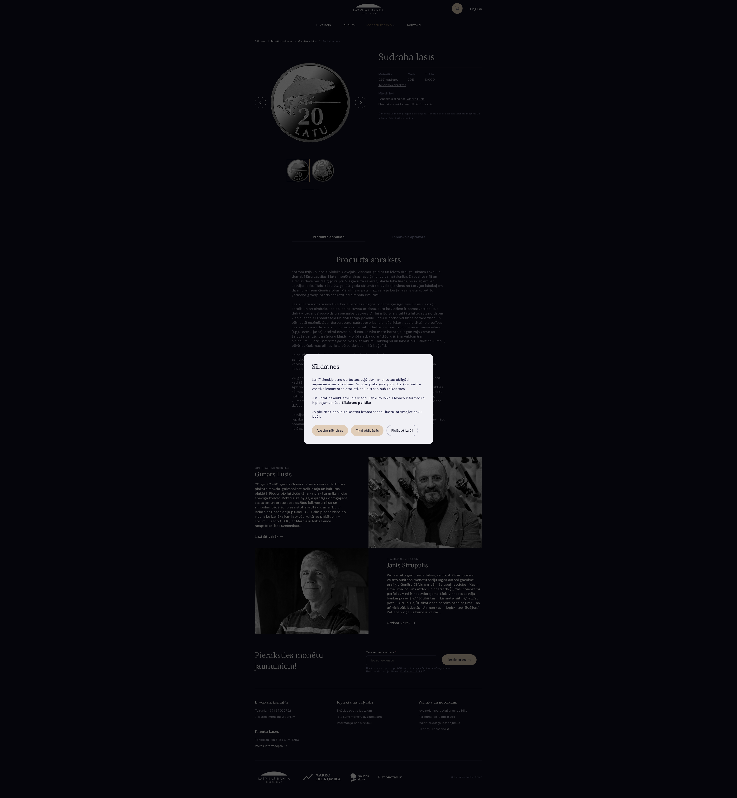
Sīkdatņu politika (356, 402)
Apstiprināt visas (329, 430)
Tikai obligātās (367, 430)
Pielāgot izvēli (402, 430)
